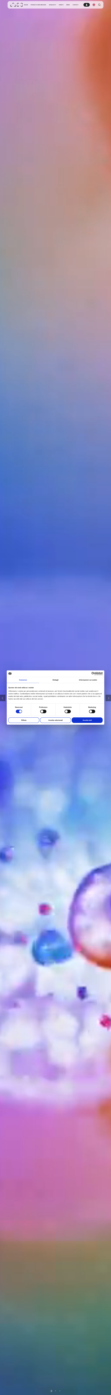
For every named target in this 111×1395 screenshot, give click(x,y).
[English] (94, 4)
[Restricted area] (86, 5)
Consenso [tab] (23, 680)
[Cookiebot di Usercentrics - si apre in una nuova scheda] (93, 673)
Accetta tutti (87, 720)
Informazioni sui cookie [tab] (88, 680)
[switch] (41, 711)
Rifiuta (23, 720)
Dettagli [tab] (56, 680)
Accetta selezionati (55, 720)
